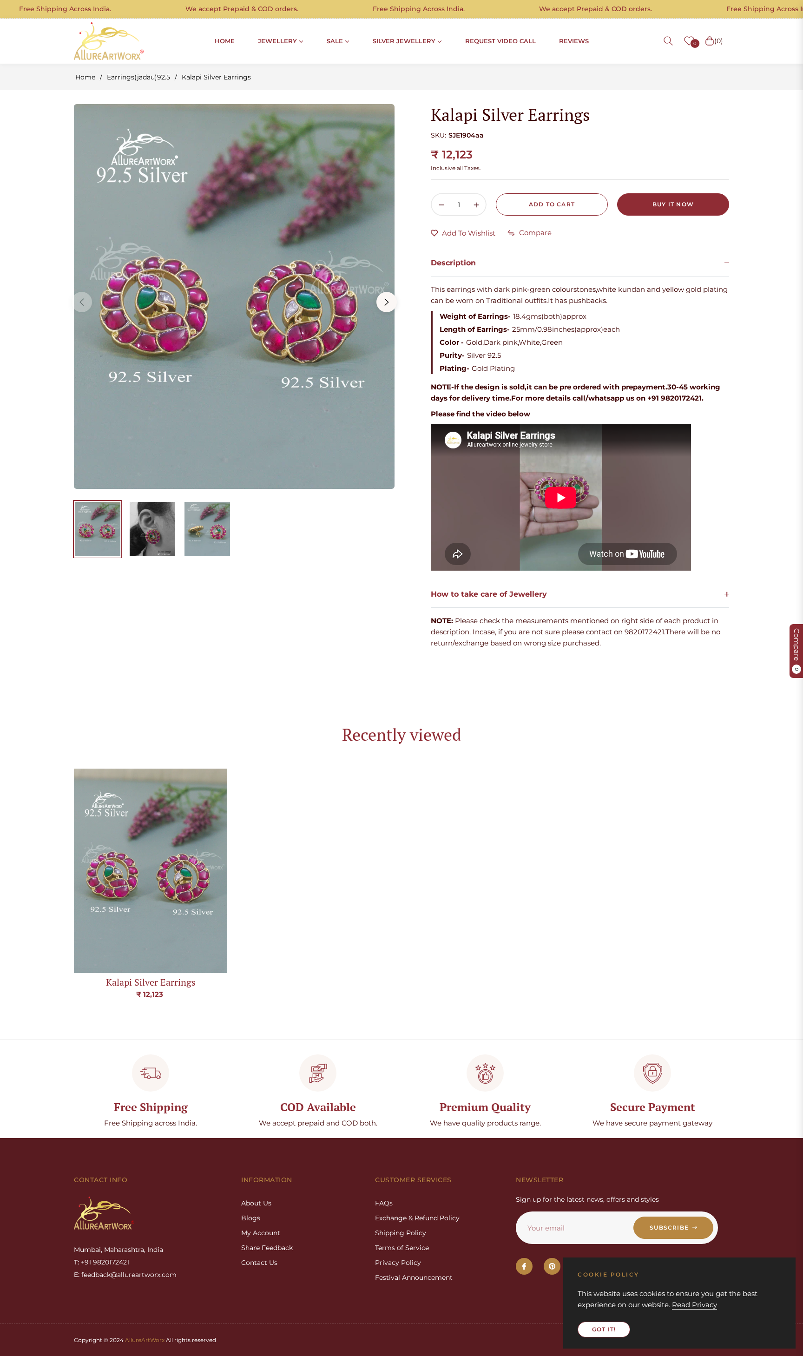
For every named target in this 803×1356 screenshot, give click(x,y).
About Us (256, 1203)
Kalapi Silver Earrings (151, 982)
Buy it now (673, 204)
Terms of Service (402, 1248)
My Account (260, 1233)
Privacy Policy (398, 1262)
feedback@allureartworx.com (129, 1274)
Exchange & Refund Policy (417, 1218)
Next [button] (386, 302)
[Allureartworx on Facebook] (524, 1266)
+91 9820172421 (105, 1262)
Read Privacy (694, 1304)
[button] (668, 41)
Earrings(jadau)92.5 (138, 77)
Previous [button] (82, 302)
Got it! (604, 1329)
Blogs (250, 1218)
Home (85, 77)
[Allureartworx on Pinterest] (552, 1266)
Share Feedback (267, 1248)
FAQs (384, 1203)
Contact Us (259, 1262)
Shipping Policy (400, 1233)
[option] (234, 296)
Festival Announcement (414, 1277)
